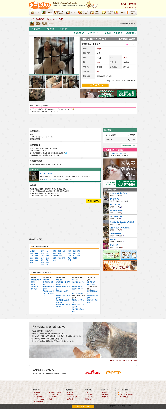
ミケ (98, 62)
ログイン (123, 4)
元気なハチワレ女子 (116, 210)
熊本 (74, 255)
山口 (54, 260)
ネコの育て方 (53, 394)
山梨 (42, 255)
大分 (78, 255)
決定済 (33, 284)
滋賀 (54, 251)
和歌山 (55, 255)
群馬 (31, 262)
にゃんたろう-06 (116, 153)
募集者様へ (119, 33)
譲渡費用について (130, 145)
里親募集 (37, 392)
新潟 (42, 258)
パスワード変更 (72, 397)
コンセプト (123, 392)
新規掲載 (51, 29)
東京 (42, 251)
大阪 (63, 251)
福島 (36, 258)
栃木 (36, 260)
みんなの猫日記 (39, 397)
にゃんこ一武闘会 (55, 392)
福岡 (74, 253)
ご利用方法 (88, 394)
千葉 (47, 253)
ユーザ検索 (53, 397)
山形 (31, 258)
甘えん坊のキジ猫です (117, 216)
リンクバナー (89, 397)
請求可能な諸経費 (77, 293)
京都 (59, 251)
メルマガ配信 (123, 397)
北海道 (32, 251)
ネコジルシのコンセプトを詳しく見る (124, 360)
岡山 (59, 258)
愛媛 (78, 251)
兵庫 (54, 253)
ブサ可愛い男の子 (115, 233)
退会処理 (70, 399)
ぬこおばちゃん (46, 173)
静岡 (47, 262)
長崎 (98, 71)
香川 (74, 251)
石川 (42, 260)
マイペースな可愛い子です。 (118, 193)
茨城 (31, 260)
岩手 (36, 253)
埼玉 (42, 253)
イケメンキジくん (115, 205)
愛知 (42, 265)
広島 (63, 258)
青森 (31, 253)
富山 (47, 258)
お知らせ (105, 397)
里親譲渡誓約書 (77, 286)
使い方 (108, 33)
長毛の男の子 (114, 239)
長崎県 (99, 48)
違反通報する (94, 201)
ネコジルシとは (131, 7)
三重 (47, 265)
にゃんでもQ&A (39, 399)
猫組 (50, 399)
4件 (54, 179)
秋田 (36, 255)
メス (125, 57)
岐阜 (42, 262)
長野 (47, 255)
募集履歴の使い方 (61, 284)
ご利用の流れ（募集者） (63, 282)
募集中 (33, 282)
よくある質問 (91, 284)
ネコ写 (36, 394)
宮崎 (69, 258)
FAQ (86, 392)
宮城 (31, 255)
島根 (54, 258)
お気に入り (65, 29)
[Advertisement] (83, 121)
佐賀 (78, 253)
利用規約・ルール (95, 33)
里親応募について (48, 291)
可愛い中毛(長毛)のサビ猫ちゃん (120, 228)
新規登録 (132, 4)
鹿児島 (75, 258)
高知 (69, 253)
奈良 (59, 253)
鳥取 (60, 255)
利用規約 (74, 280)
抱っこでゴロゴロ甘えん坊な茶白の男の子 (123, 222)
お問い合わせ (89, 399)
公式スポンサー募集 (126, 394)
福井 (47, 260)
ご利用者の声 (80, 33)
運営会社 (105, 392)
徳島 (69, 251)
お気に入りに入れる (83, 406)
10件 (45, 179)
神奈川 (48, 251)
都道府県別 (34, 286)
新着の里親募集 (36, 280)
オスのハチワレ (114, 199)
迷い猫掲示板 (38, 401)
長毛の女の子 (114, 245)
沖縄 (69, 260)
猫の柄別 (34, 289)
